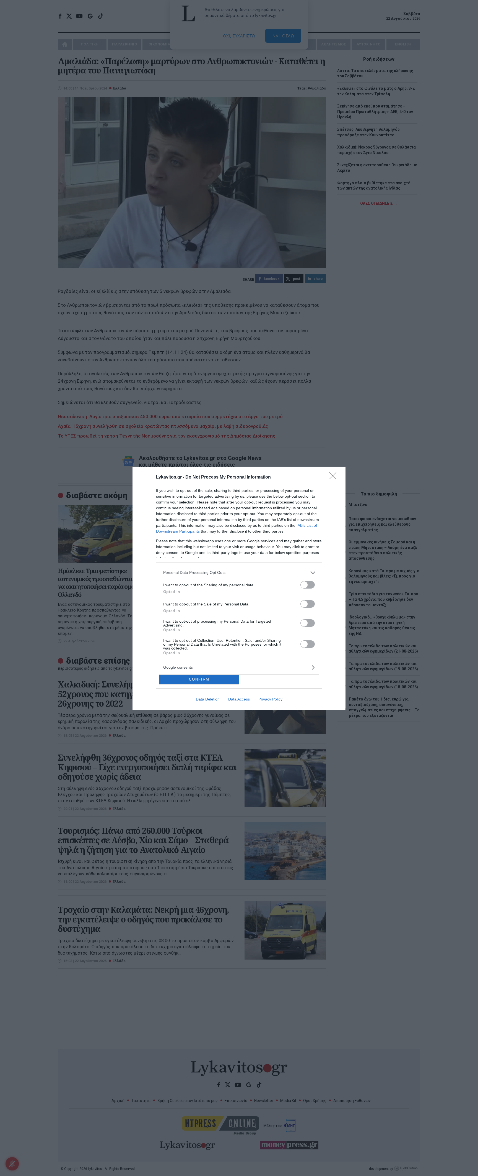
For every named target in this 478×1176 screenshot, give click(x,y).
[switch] (307, 585)
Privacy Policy (270, 699)
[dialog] (239, 588)
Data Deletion (208, 699)
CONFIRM (199, 679)
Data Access (239, 699)
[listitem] (239, 573)
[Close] (334, 477)
